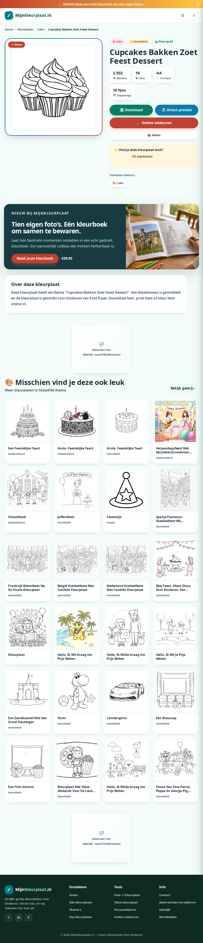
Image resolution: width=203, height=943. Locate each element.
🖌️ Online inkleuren (154, 122)
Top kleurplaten (80, 917)
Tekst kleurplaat (126, 902)
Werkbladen (168, 917)
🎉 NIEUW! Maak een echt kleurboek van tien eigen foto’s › (101, 4)
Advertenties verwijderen (177, 902)
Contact (164, 895)
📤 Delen (154, 135)
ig (18, 917)
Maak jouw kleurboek (35, 258)
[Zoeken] (182, 15)
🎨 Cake (117, 183)
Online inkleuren (126, 917)
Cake (40, 29)
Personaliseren (125, 910)
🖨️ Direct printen (177, 109)
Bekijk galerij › (183, 388)
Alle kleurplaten (80, 902)
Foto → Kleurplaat (127, 895)
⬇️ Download (131, 109)
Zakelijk (164, 910)
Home (9, 29)
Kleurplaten (25, 29)
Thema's (75, 910)
